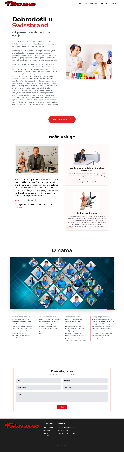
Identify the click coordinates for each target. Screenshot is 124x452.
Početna (83, 3)
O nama (93, 3)
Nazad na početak (47, 434)
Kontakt (115, 3)
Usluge (104, 3)
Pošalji (62, 407)
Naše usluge (48, 427)
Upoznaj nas (60, 119)
